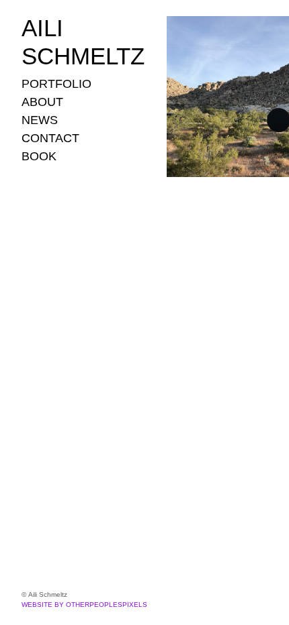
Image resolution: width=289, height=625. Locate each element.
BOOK (39, 156)
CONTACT (50, 138)
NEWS (40, 120)
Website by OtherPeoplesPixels (84, 604)
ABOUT (42, 102)
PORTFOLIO (56, 84)
